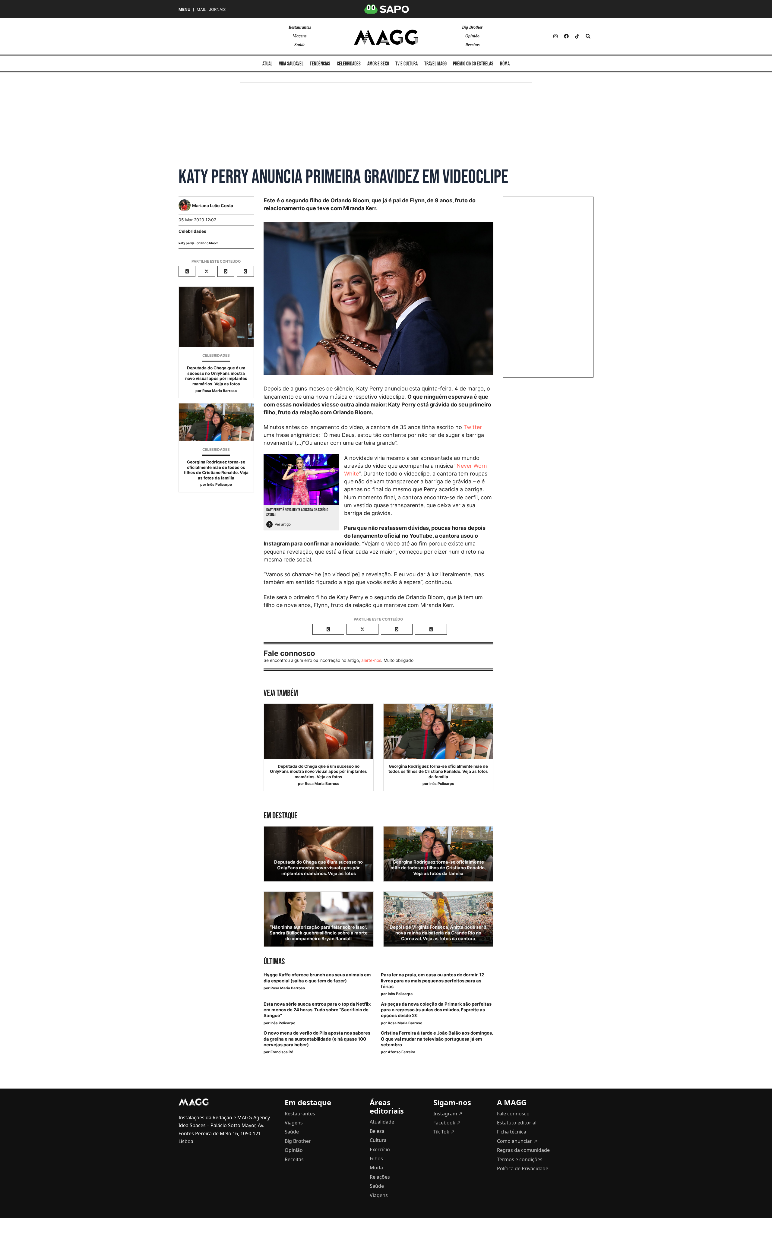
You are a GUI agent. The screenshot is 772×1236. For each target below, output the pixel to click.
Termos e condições (520, 1159)
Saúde (299, 45)
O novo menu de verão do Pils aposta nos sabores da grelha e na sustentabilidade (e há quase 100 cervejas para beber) (317, 1038)
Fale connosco (513, 1113)
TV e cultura (406, 64)
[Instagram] (555, 36)
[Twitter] (577, 36)
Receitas (472, 45)
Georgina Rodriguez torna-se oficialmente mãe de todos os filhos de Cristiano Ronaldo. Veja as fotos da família (216, 470)
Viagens (299, 36)
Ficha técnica (511, 1131)
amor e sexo (378, 64)
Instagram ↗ (447, 1113)
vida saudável (291, 64)
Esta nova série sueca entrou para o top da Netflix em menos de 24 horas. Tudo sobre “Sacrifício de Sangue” (317, 1009)
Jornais (217, 9)
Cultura (378, 1140)
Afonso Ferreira (401, 1052)
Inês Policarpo (219, 484)
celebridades (349, 64)
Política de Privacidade (522, 1168)
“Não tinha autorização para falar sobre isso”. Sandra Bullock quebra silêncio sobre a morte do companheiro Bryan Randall (319, 933)
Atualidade (382, 1121)
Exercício (380, 1149)
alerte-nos (371, 660)
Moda (376, 1167)
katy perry (186, 243)
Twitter (473, 427)
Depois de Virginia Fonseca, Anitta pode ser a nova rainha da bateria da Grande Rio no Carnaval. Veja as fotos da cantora (438, 933)
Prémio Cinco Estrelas (473, 64)
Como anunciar (517, 1141)
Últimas (274, 962)
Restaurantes (300, 27)
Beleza (377, 1131)
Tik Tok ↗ (443, 1131)
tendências (320, 64)
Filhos (376, 1158)
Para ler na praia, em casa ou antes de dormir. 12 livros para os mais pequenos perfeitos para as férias (432, 980)
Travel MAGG (435, 64)
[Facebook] (566, 36)
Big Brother (472, 27)
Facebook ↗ (446, 1122)
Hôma (505, 64)
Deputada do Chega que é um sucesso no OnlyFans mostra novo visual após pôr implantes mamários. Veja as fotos (216, 375)
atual (267, 64)
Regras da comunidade (523, 1150)
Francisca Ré (282, 1052)
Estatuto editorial (516, 1122)
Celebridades (192, 231)
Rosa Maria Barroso (219, 390)
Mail (201, 9)
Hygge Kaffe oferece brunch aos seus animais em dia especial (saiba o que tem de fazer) (317, 977)
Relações (380, 1177)
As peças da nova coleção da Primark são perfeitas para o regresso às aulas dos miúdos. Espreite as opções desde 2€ (436, 1009)
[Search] (588, 36)
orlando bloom (208, 243)
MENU (184, 9)
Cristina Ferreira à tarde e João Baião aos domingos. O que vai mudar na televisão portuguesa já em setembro (437, 1038)
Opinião (472, 36)
